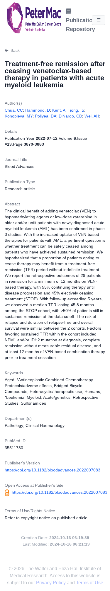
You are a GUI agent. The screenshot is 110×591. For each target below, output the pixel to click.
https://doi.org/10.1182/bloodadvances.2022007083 (52, 470)
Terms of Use (89, 582)
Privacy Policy (51, 582)
